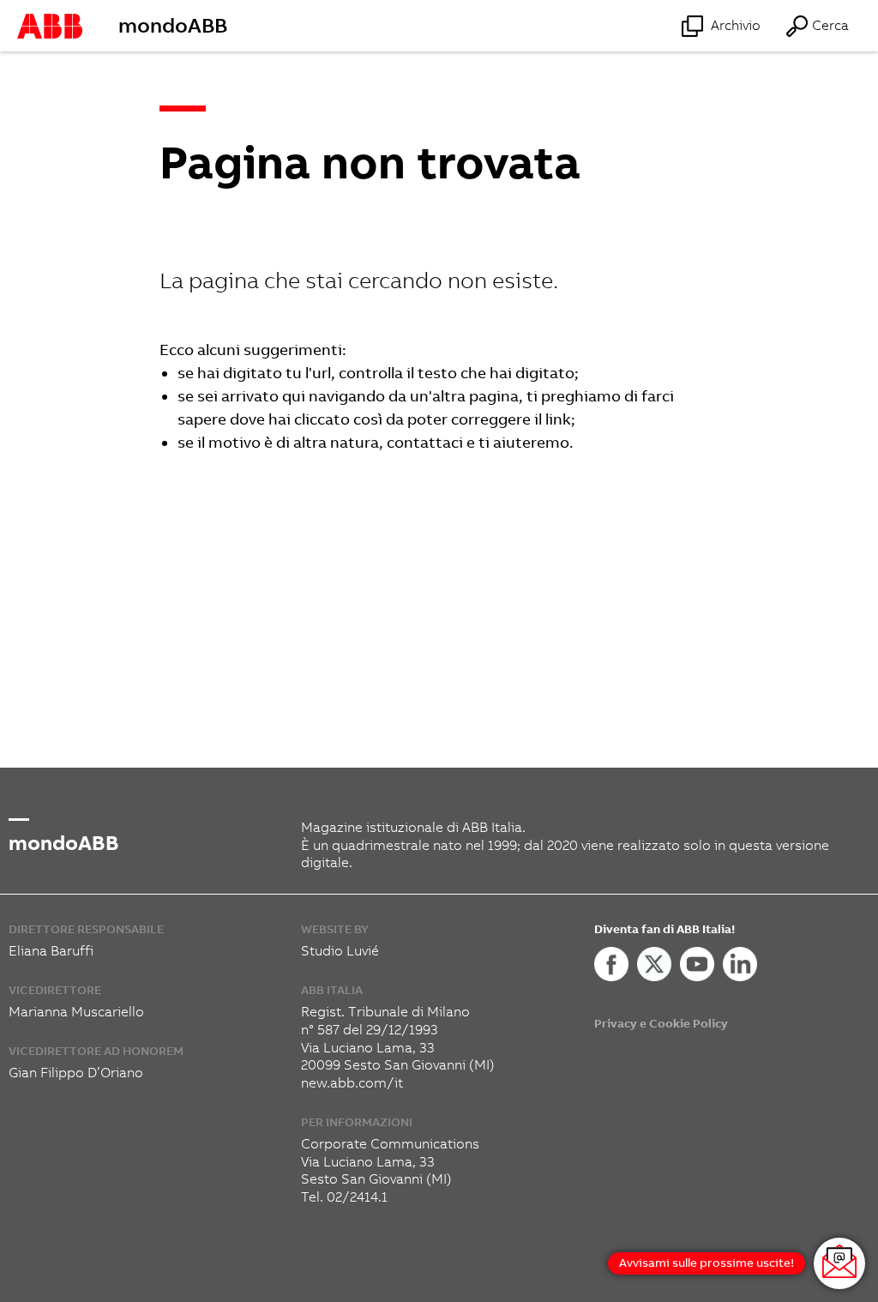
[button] (816, 25)
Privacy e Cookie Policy (661, 1024)
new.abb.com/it (352, 1083)
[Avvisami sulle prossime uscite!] (839, 1263)
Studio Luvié (340, 951)
